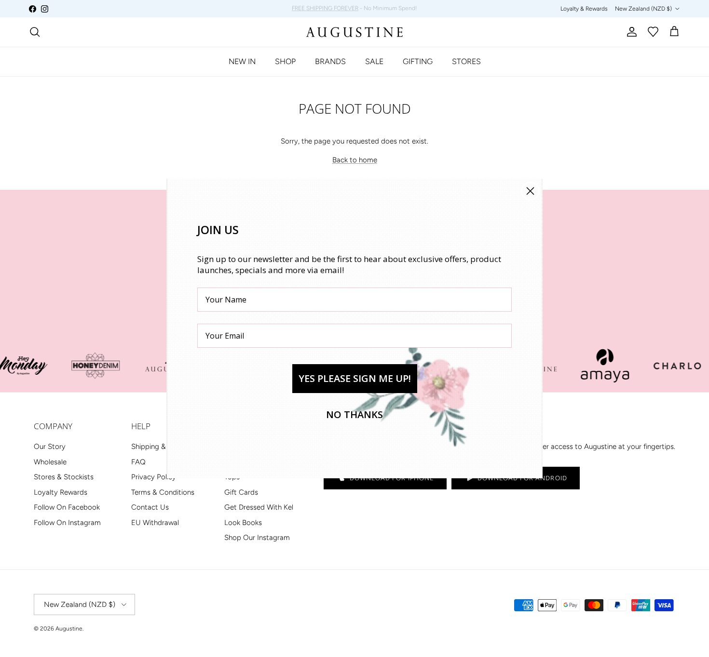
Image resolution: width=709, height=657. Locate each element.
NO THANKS (354, 414)
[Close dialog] (530, 191)
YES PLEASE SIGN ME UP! (355, 378)
